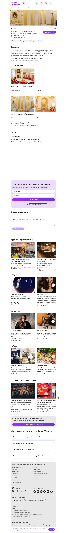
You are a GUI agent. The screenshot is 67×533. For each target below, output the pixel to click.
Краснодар (20, 527)
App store (18, 500)
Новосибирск (49, 527)
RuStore (42, 500)
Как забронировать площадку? (23, 449)
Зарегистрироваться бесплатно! (33, 424)
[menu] (55, 3)
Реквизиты (15, 506)
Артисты (36, 467)
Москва (20, 8)
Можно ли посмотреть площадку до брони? (28, 456)
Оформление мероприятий (41, 473)
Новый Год (15, 478)
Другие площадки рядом (21, 240)
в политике (26, 530)
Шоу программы (38, 471)
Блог (13, 508)
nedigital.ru (27, 516)
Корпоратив (15, 471)
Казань (14, 527)
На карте (32, 41)
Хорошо (52, 529)
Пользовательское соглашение (21, 512)
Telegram (17, 488)
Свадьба (14, 469)
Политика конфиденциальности (21, 510)
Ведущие (15, 480)
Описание (14, 41)
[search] (41, 3)
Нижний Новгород (38, 527)
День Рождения (16, 467)
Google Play (30, 500)
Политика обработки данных (62, 397)
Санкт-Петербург (23, 525)
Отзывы (40, 41)
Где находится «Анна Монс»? (23, 443)
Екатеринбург (47, 525)
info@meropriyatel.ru (19, 491)
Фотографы (37, 469)
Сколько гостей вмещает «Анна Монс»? (26, 437)
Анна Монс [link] (28, 8)
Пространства (24, 41)
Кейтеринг (15, 475)
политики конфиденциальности (33, 204)
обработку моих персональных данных (38, 203)
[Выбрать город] (23, 3)
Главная (13, 8)
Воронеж (39, 525)
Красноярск (28, 527)
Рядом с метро (16, 482)
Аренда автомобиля (39, 478)
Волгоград (32, 525)
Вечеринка (15, 473)
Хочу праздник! (33, 200)
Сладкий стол (37, 475)
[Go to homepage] (16, 3)
